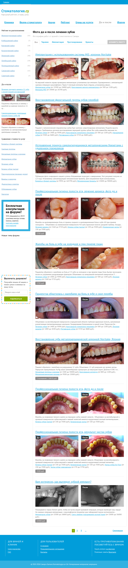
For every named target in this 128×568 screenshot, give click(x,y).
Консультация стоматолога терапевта (80, 133)
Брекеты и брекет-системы (45, 181)
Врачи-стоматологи (31, 22)
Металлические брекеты (86, 181)
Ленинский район (8, 56)
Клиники (9, 22)
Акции (51, 22)
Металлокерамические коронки (47, 374)
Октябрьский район (9, 61)
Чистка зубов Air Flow (113, 465)
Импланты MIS (40, 90)
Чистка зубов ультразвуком (60, 467)
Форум (121, 22)
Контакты (43, 552)
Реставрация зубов (66, 135)
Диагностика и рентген (10, 184)
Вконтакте (112, 552)
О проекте (44, 546)
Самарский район (8, 71)
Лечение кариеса (42, 227)
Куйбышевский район (10, 40)
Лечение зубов (41, 133)
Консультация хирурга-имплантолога (86, 87)
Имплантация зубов (42, 87)
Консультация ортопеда (89, 372)
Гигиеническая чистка (111, 227)
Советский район (8, 76)
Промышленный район (10, 66)
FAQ (9, 552)
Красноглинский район (10, 51)
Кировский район (8, 46)
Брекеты (89, 42)
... (85, 530)
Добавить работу (117, 42)
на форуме (110, 549)
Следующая (118, 530)
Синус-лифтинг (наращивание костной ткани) (88, 514)
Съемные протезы (8, 149)
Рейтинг (65, 22)
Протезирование (74, 42)
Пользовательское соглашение (52, 549)
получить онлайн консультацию (12, 224)
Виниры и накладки (9, 179)
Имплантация (58, 42)
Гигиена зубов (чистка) (76, 227)
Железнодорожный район (12, 35)
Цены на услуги (84, 22)
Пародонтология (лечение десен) (15, 174)
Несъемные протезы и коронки (47, 372)
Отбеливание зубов (9, 189)
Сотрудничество (14, 549)
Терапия (44, 42)
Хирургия (5, 194)
